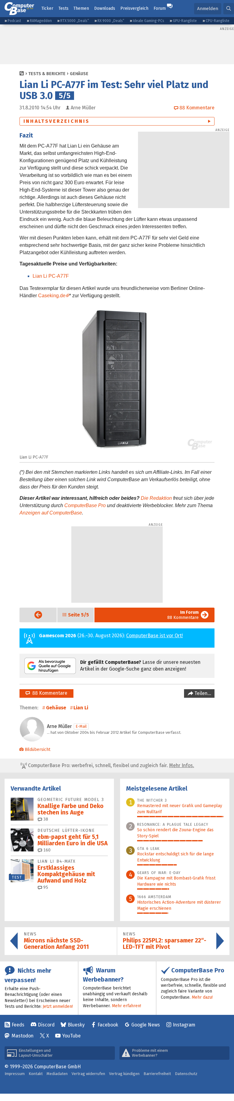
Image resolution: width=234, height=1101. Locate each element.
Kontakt (36, 1073)
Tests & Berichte (47, 73)
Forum (160, 8)
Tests (63, 8)
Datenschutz (186, 1073)
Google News (145, 1025)
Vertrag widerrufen (88, 1073)
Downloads (104, 8)
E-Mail (81, 726)
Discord (46, 1025)
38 (45, 819)
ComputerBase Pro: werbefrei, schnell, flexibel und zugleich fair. (110, 765)
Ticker (47, 8)
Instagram (184, 1025)
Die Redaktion (156, 498)
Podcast (14, 21)
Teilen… (202, 693)
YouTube (71, 1036)
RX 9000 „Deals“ (111, 21)
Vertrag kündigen (124, 1073)
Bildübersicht (37, 749)
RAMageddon (41, 21)
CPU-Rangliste (217, 21)
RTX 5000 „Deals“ (74, 21)
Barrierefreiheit (157, 1073)
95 (45, 887)
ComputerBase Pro (85, 505)
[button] (228, 8)
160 (46, 850)
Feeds (18, 1025)
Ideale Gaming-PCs (148, 21)
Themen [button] (81, 8)
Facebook (108, 1025)
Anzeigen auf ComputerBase (51, 512)
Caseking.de (52, 295)
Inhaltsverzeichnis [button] (56, 121)
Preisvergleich (134, 8)
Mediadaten (57, 1073)
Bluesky (76, 1025)
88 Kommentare (183, 615)
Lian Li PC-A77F (51, 276)
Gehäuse (79, 73)
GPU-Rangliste (185, 21)
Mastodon (23, 1036)
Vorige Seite (33, 614)
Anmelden (207, 8)
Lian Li (80, 708)
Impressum (15, 1073)
